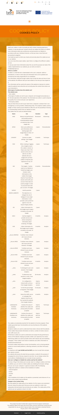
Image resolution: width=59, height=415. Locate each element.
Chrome (11, 373)
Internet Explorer (13, 369)
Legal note (28, 413)
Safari (10, 375)
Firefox (10, 371)
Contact (16, 413)
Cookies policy (41, 413)
